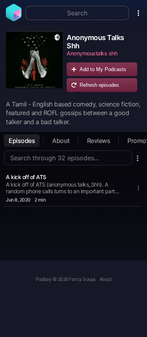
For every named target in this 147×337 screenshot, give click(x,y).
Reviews (99, 141)
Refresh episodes (99, 85)
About (61, 141)
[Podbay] (14, 19)
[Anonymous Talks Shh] (34, 63)
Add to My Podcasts (103, 69)
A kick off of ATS (26, 177)
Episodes (22, 141)
